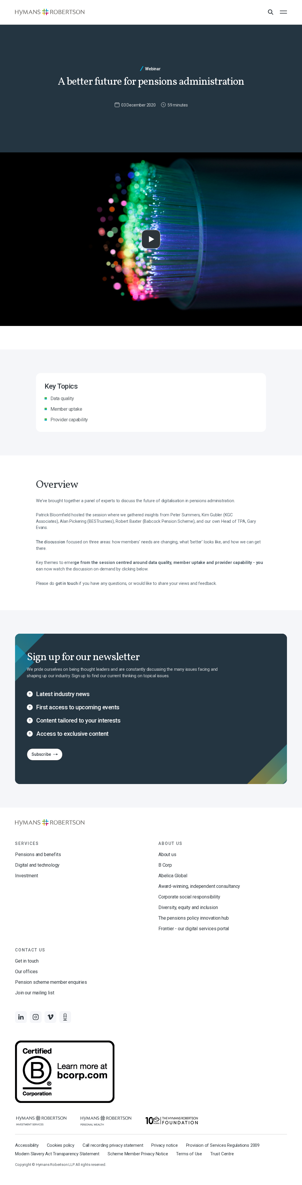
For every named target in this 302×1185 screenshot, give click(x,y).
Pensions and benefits (38, 854)
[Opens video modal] (151, 239)
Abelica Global (172, 875)
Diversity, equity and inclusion (188, 907)
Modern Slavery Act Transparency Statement (57, 1153)
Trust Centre (222, 1153)
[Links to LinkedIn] (21, 1017)
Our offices (26, 971)
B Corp (165, 865)
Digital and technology (37, 865)
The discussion (50, 542)
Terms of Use (189, 1153)
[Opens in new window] (41, 1121)
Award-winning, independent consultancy (199, 886)
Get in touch (27, 961)
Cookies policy (60, 1145)
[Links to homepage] (49, 12)
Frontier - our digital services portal (193, 928)
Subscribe (39, 756)
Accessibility (26, 1145)
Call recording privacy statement (113, 1145)
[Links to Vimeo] (50, 1017)
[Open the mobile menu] (283, 12)
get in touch (66, 583)
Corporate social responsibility (189, 897)
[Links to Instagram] (36, 1017)
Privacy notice (164, 1145)
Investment (26, 875)
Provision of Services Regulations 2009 (223, 1145)
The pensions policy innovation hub (193, 918)
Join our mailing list (34, 993)
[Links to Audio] (65, 1017)
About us (167, 854)
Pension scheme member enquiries (51, 982)
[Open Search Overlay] (270, 12)
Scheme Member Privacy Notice (138, 1153)
